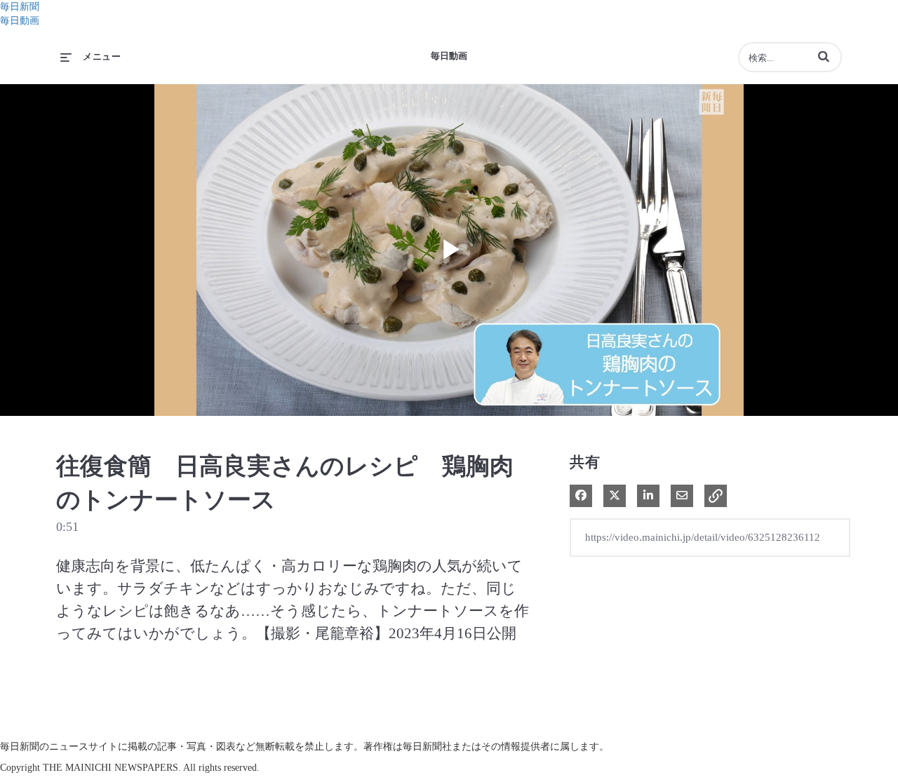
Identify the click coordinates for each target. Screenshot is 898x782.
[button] (823, 56)
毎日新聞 (19, 6)
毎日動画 (19, 20)
